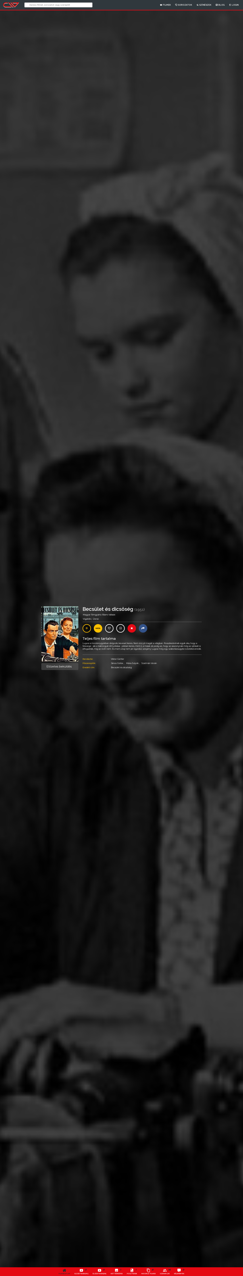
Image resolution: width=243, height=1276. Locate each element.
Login (235, 5)
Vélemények (179, 1271)
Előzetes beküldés (59, 666)
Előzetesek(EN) (99, 1271)
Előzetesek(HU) (81, 1271)
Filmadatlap (64, 1274)
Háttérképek (117, 1271)
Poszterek (132, 1271)
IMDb (97, 628)
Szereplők (165, 1271)
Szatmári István (149, 663)
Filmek (166, 5)
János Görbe (117, 663)
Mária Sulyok (133, 663)
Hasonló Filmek (148, 1271)
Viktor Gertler (117, 659)
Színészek (205, 5)
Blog (221, 5)
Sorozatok (184, 5)
